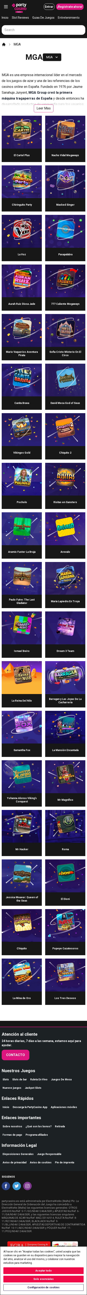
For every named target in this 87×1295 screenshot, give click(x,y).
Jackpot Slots (33, 1087)
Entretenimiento (69, 17)
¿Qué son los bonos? (39, 1126)
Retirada (60, 1126)
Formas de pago (12, 1134)
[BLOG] (19, 6)
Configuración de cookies (43, 1287)
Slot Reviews (20, 17)
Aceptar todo (43, 1270)
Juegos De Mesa (61, 1079)
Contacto (15, 1055)
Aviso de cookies (41, 1162)
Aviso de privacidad (14, 1162)
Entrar (49, 6)
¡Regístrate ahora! (70, 6)
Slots (6, 1079)
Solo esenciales (43, 1279)
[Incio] (4, 44)
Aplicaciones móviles (64, 1107)
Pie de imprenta (64, 1162)
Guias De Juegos (43, 17)
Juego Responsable (49, 1154)
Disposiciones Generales (18, 1154)
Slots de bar (19, 1079)
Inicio (5, 17)
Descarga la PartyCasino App (30, 1107)
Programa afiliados (37, 1134)
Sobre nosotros (12, 1126)
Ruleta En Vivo (39, 1079)
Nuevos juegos (12, 1087)
